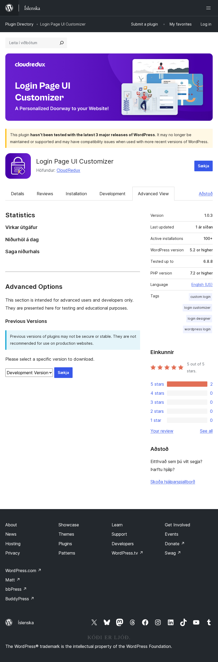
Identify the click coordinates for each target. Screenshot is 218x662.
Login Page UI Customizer (75, 161)
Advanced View (153, 193)
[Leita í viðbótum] (61, 43)
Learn (117, 524)
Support (119, 534)
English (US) (202, 284)
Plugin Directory (19, 24)
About (11, 524)
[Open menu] (209, 8)
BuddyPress (19, 598)
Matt (12, 579)
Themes (66, 534)
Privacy (12, 553)
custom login (200, 297)
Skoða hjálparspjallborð (172, 481)
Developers (123, 543)
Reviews (45, 193)
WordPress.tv (127, 553)
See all (206, 431)
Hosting (12, 543)
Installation (76, 193)
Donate (175, 543)
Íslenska (26, 622)
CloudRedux (68, 170)
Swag (173, 553)
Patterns (66, 553)
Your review (161, 431)
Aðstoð (206, 193)
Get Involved (177, 524)
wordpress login (198, 329)
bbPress (16, 589)
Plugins (65, 543)
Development (112, 193)
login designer (199, 318)
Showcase (68, 524)
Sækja (203, 166)
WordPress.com (23, 570)
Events (171, 534)
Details (17, 193)
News (10, 534)
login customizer (197, 308)
